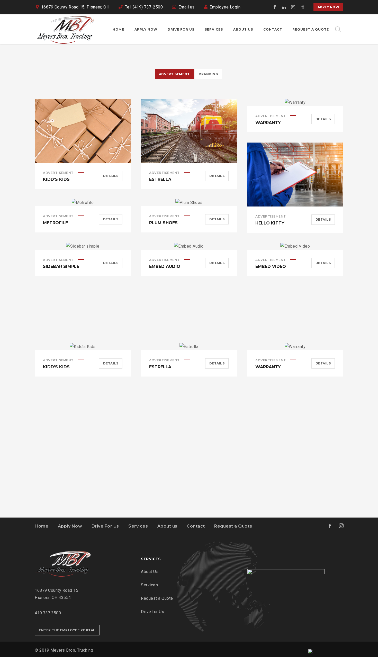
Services (138, 526)
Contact (196, 526)
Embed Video (270, 266)
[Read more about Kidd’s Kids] (83, 131)
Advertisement (58, 173)
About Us (149, 571)
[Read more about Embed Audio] (189, 246)
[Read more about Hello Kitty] (295, 174)
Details (111, 176)
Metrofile (55, 222)
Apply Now (328, 7)
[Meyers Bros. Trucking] (64, 29)
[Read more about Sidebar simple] (83, 246)
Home (41, 526)
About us (167, 526)
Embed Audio (164, 266)
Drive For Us (105, 526)
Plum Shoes (163, 222)
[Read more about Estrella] (189, 131)
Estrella (160, 179)
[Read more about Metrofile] (83, 202)
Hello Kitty (269, 223)
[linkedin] (284, 7)
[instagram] (293, 7)
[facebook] (275, 7)
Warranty (268, 122)
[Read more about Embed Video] (295, 246)
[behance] (302, 7)
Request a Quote (233, 526)
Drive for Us (152, 611)
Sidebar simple (61, 266)
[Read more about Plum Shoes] (189, 202)
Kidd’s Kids (56, 179)
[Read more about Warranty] (295, 102)
